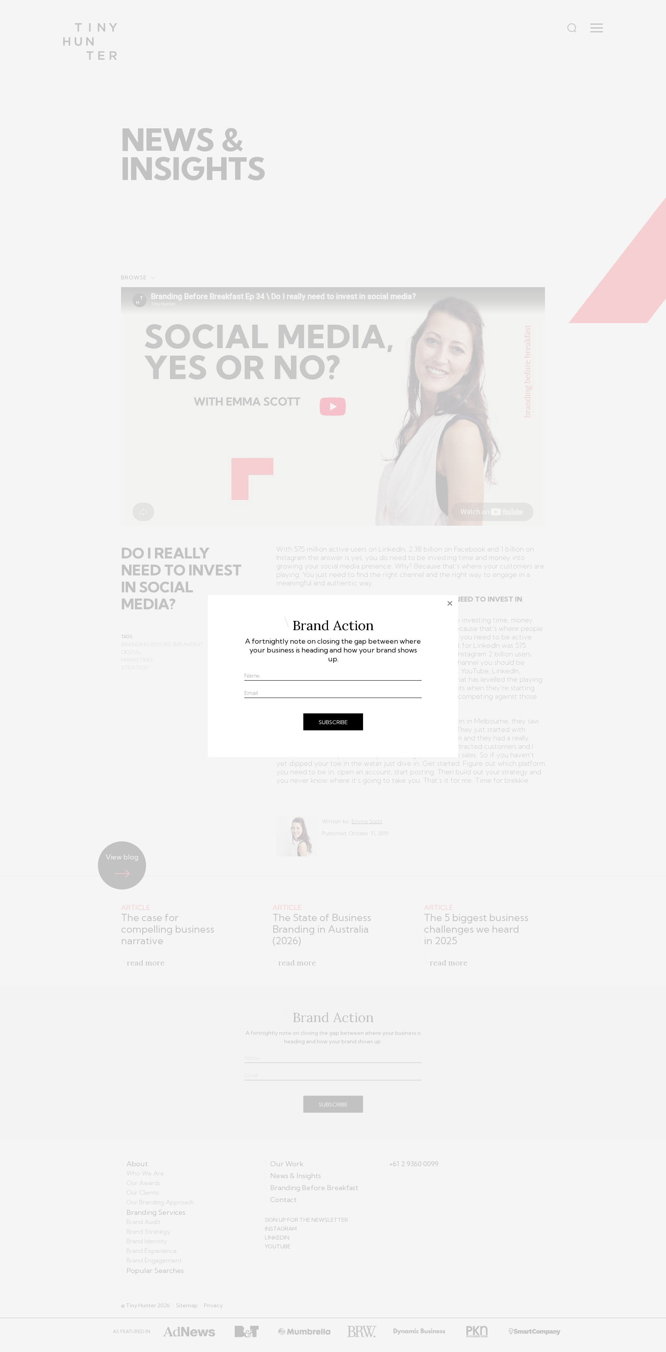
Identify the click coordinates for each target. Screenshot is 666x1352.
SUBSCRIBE (333, 722)
